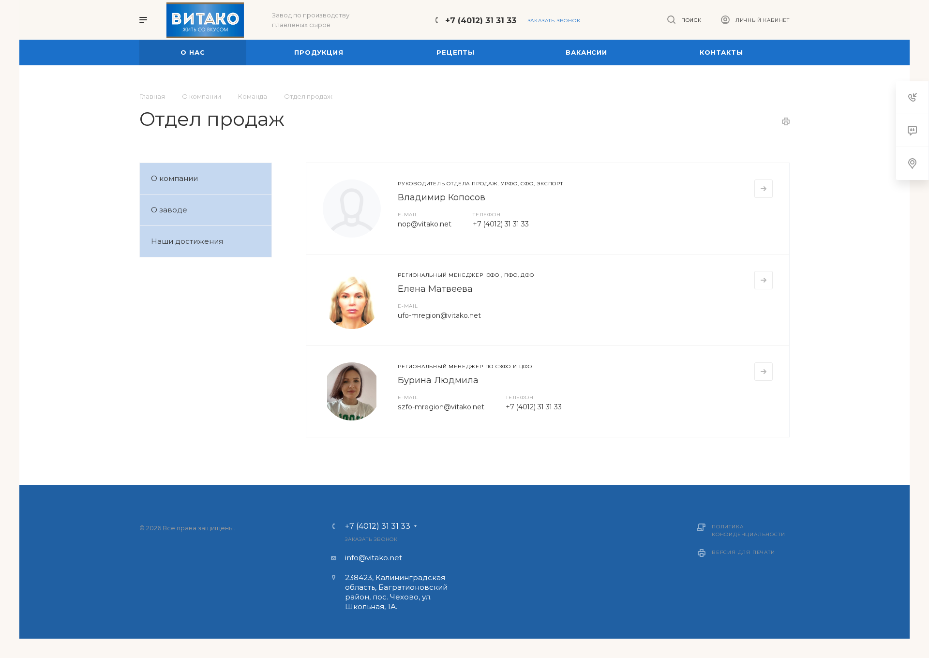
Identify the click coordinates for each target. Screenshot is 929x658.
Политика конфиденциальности (748, 530)
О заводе (169, 209)
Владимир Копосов (441, 197)
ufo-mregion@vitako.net (439, 315)
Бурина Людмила (438, 380)
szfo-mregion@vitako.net (441, 407)
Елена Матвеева (435, 289)
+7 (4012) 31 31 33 (480, 20)
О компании (174, 178)
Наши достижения (187, 241)
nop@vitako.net (424, 224)
